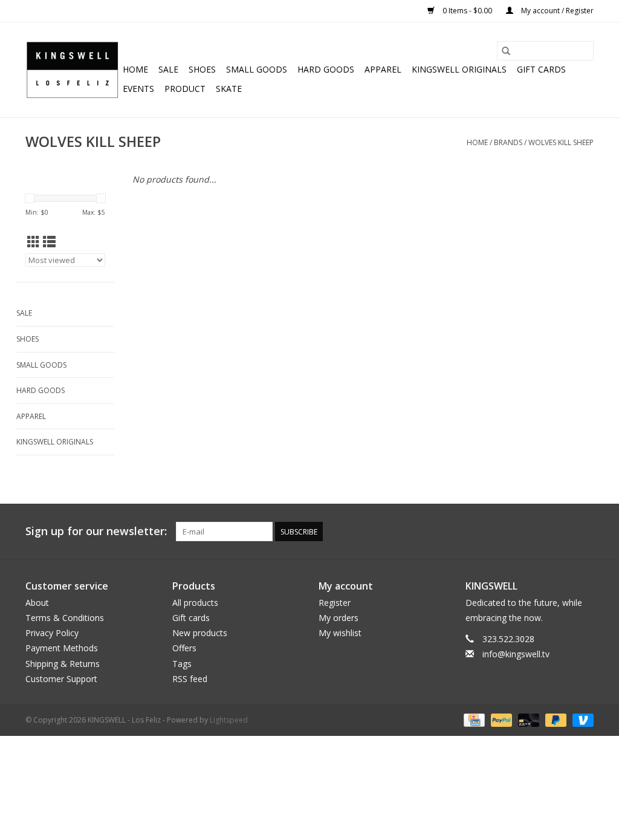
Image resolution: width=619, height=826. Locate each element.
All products (195, 602)
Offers (184, 648)
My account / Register (556, 10)
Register (335, 602)
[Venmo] (581, 719)
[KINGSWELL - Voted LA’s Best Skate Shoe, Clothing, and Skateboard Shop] (72, 70)
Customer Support (61, 679)
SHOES (202, 69)
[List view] (49, 241)
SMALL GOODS (256, 69)
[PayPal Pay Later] (554, 719)
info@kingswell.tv (515, 654)
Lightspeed (229, 720)
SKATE (229, 88)
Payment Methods (61, 648)
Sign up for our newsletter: (96, 531)
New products (199, 633)
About (37, 602)
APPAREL (383, 69)
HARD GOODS (325, 69)
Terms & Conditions (64, 617)
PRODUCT (185, 88)
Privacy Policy (52, 633)
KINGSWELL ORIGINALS (459, 69)
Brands (508, 142)
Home (135, 69)
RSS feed (189, 679)
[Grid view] (33, 241)
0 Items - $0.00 (467, 10)
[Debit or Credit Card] (527, 719)
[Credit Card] (472, 719)
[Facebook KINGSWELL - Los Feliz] (497, 531)
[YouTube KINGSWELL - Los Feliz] (540, 531)
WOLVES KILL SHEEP (561, 142)
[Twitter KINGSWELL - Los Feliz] (518, 531)
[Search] (506, 50)
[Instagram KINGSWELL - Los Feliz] (584, 531)
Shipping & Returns (62, 663)
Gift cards (541, 69)
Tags (182, 663)
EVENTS (138, 88)
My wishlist (340, 633)
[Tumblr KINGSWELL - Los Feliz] (562, 531)
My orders (338, 617)
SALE (168, 69)
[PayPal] (500, 719)
